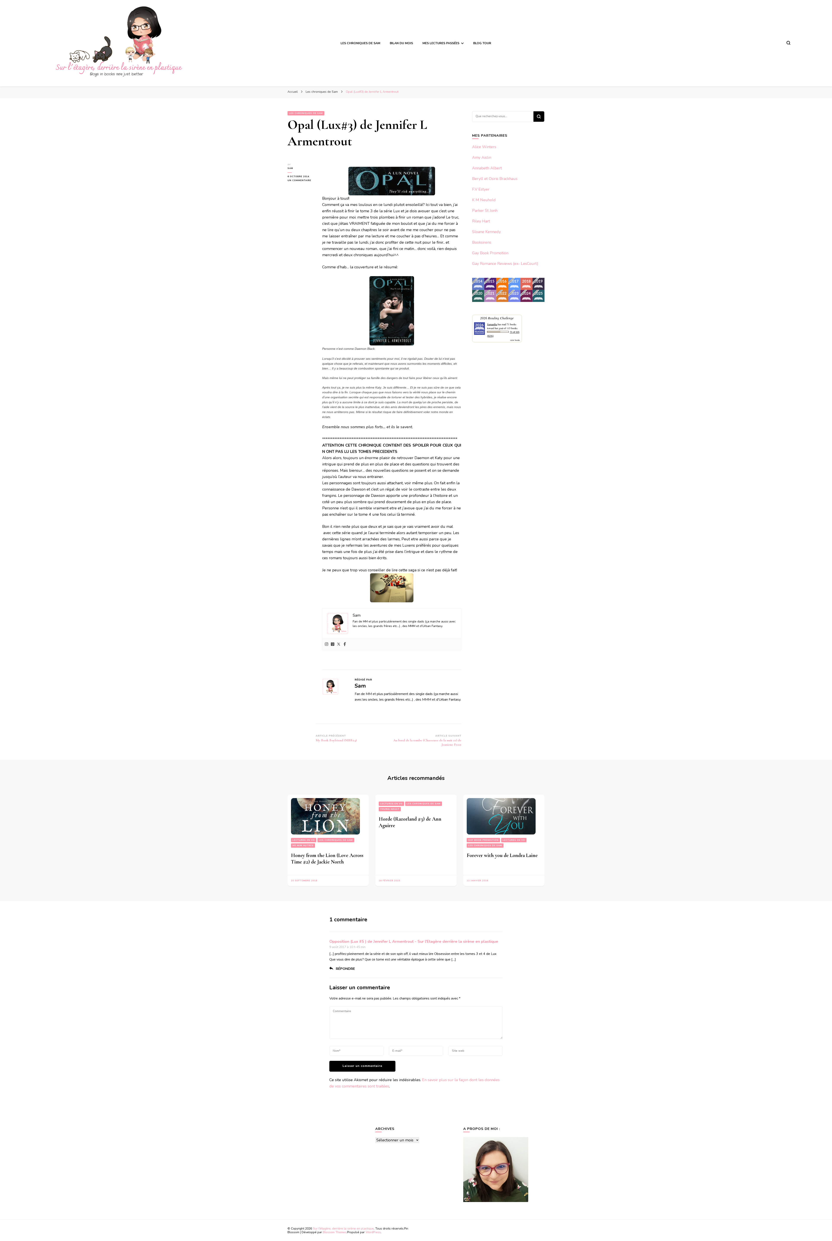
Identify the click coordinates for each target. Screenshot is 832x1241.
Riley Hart (481, 221)
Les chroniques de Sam (336, 840)
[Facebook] (345, 644)
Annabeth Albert (487, 168)
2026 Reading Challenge (497, 318)
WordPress (373, 1232)
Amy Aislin (481, 157)
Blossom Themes (334, 1232)
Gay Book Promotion (490, 253)
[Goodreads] (333, 644)
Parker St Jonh (484, 210)
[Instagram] (326, 644)
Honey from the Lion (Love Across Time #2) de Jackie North (327, 858)
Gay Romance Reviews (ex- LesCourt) (505, 263)
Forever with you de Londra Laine (502, 855)
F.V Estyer (480, 189)
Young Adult (389, 809)
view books (515, 340)
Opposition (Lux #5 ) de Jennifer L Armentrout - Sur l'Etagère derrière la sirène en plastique (413, 941)
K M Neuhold (484, 200)
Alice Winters (484, 146)
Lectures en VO (303, 840)
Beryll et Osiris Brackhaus (494, 178)
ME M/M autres (303, 845)
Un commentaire (302, 180)
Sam (290, 168)
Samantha (492, 324)
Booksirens (481, 242)
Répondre (345, 968)
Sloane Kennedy (486, 231)
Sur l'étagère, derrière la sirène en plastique (343, 1228)
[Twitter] (339, 644)
